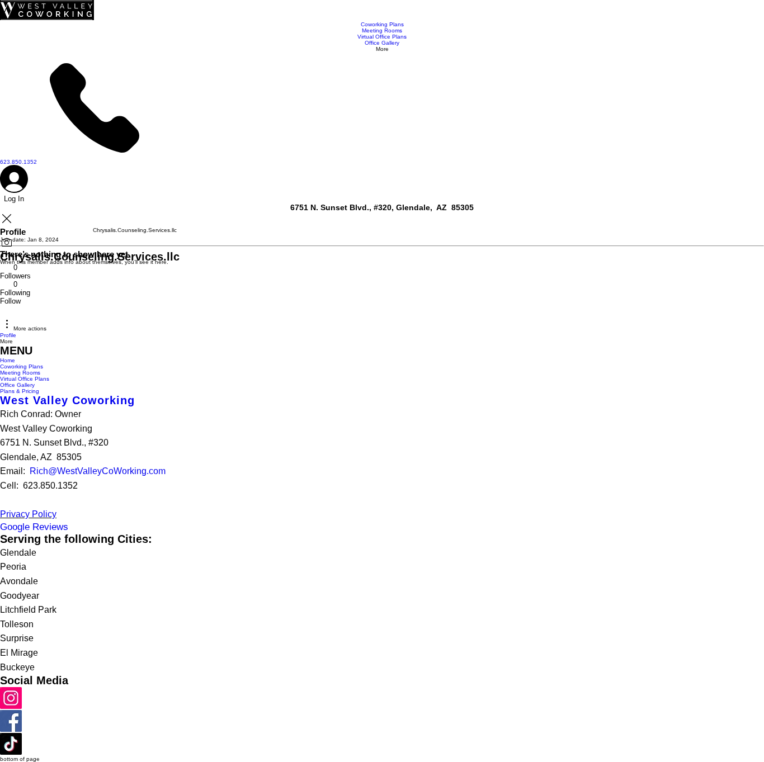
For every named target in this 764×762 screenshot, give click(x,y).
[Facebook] (11, 730)
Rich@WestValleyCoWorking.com (98, 471)
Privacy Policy (28, 514)
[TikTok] (11, 753)
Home (7, 360)
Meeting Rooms (20, 373)
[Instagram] (11, 707)
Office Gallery (17, 385)
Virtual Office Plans (24, 379)
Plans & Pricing (19, 391)
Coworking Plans (21, 366)
